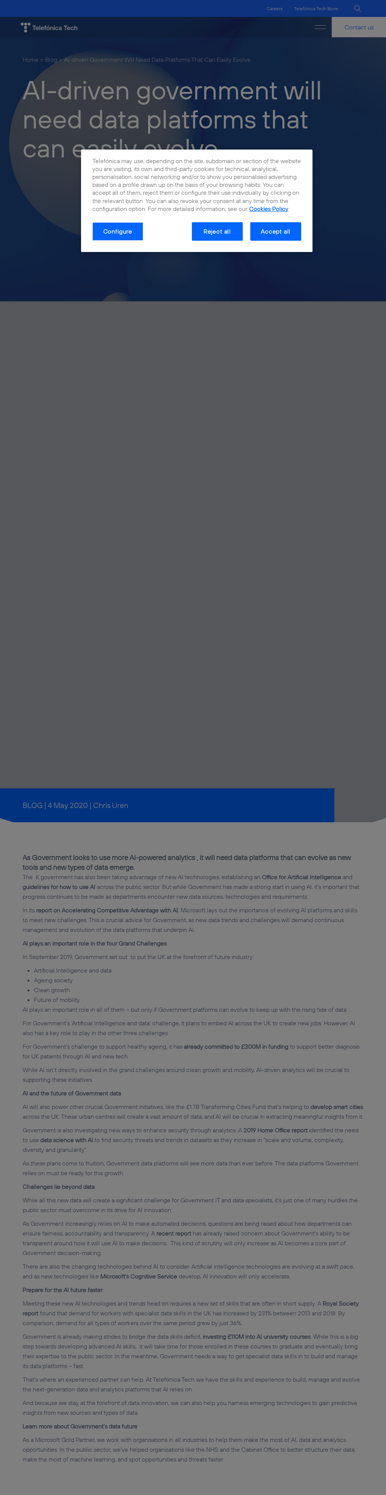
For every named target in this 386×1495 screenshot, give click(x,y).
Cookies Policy (268, 208)
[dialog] (196, 201)
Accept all (276, 231)
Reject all (217, 231)
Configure (117, 231)
